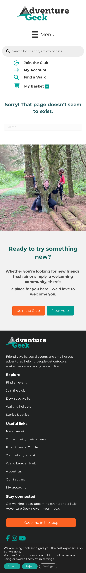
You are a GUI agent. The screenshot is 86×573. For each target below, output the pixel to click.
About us (14, 471)
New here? (15, 431)
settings (48, 559)
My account (16, 487)
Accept (12, 566)
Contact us (15, 479)
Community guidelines (26, 439)
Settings (48, 566)
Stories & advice (17, 414)
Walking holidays (18, 406)
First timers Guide (22, 447)
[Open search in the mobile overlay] (43, 51)
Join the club (15, 390)
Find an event (16, 382)
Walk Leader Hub (22, 463)
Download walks (18, 398)
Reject (30, 566)
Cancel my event (21, 455)
